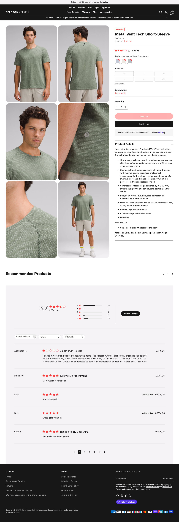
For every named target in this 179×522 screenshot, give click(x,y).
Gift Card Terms (69, 481)
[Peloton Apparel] (17, 12)
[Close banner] (167, 17)
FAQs (8, 477)
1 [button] (79, 452)
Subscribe (168, 479)
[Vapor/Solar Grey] (129, 61)
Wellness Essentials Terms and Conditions (26, 495)
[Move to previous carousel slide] (165, 274)
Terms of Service (69, 495)
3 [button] (89, 452)
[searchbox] (23, 337)
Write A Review (130, 314)
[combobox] (49, 336)
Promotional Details (15, 481)
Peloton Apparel (26, 510)
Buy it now (144, 124)
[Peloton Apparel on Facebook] (117, 496)
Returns (9, 486)
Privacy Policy (68, 490)
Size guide (119, 84)
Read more (142, 362)
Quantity (119, 101)
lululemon (119, 38)
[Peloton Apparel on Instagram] (122, 496)
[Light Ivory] (123, 61)
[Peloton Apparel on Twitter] (130, 496)
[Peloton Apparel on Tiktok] (126, 496)
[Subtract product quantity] (117, 106)
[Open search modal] (160, 12)
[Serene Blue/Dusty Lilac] (117, 61)
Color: (131, 56)
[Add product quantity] (125, 106)
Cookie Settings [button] (68, 477)
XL (144, 79)
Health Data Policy (70, 486)
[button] (93, 306)
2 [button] (84, 452)
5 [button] (99, 452)
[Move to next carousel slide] (171, 274)
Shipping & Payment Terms (19, 490)
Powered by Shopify (13, 512)
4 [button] (94, 452)
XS (124, 73)
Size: (119, 68)
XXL (163, 79)
